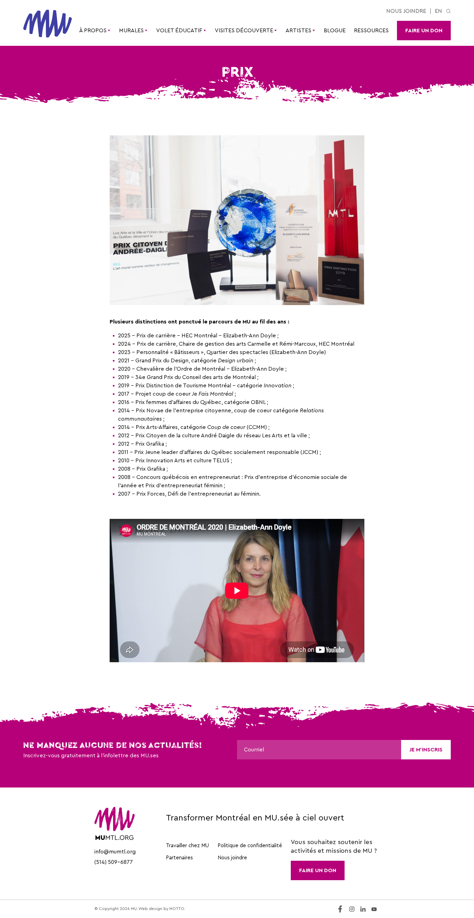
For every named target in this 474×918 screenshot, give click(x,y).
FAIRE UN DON (317, 870)
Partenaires (179, 857)
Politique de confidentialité (250, 845)
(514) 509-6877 (113, 862)
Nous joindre (406, 11)
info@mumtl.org (115, 851)
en (438, 11)
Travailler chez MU (187, 845)
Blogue (335, 30)
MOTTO (176, 909)
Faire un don (423, 30)
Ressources (371, 30)
